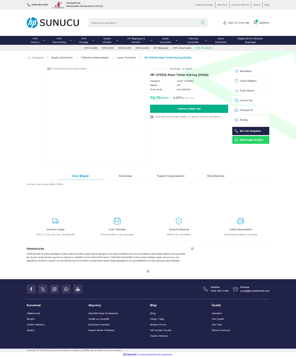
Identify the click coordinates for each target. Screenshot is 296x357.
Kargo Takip (157, 319)
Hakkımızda (33, 313)
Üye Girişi (217, 324)
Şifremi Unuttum (221, 330)
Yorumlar (125, 176)
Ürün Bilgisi (80, 176)
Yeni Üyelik (218, 319)
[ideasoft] (130, 354)
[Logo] (53, 22)
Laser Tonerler (185, 81)
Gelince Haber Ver (189, 108)
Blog (153, 313)
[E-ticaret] (148, 354)
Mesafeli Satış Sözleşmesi (103, 313)
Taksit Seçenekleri (170, 176)
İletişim (31, 319)
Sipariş (30, 330)
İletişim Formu (158, 324)
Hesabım (217, 313)
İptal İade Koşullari (99, 324)
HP (178, 85)
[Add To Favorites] (250, 81)
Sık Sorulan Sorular (160, 330)
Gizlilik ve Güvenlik (98, 319)
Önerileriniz (216, 176)
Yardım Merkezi (36, 324)
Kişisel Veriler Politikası (101, 330)
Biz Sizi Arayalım (250, 131)
